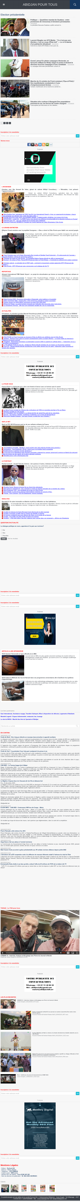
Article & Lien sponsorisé (12, 576)
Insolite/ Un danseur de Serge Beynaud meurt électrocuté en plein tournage (26, 467)
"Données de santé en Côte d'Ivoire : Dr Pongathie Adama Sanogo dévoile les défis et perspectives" (34, 228)
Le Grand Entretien (10, 198)
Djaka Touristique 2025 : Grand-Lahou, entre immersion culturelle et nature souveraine (30, 271)
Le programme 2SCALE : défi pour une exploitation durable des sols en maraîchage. (29, 275)
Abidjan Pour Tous (40, 4)
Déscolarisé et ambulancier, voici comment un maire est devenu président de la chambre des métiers (34, 444)
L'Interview (6, 157)
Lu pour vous (7, 339)
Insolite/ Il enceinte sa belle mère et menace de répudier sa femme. (24, 468)
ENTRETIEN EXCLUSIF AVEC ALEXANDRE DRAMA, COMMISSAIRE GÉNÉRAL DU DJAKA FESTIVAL (36, 187)
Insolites (5, 454)
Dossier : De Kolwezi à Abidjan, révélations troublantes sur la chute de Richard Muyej (29, 370)
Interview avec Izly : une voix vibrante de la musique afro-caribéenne (24, 191)
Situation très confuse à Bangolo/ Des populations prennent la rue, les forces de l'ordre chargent (50, 102)
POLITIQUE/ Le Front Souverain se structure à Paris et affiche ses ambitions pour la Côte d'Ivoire (33, 307)
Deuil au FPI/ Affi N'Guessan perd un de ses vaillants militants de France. (25, 379)
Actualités (6, 281)
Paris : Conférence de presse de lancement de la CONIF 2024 (32, 985)
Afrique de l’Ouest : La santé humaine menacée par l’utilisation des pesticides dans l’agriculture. (33, 274)
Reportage (6, 242)
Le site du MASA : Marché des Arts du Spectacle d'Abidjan (19, 644)
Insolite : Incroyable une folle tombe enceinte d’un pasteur (21, 472)
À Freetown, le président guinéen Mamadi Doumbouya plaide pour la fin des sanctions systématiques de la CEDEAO (39, 284)
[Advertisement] (15, 520)
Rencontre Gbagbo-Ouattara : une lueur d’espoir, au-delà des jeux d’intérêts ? (27, 371)
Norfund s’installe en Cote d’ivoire (14, 367)
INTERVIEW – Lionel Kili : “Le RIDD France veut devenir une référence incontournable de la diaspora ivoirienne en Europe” (41, 189)
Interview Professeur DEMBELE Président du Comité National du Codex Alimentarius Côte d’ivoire (33, 192)
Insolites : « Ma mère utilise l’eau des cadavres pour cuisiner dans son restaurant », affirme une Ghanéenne (36, 473)
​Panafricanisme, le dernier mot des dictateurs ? (17, 406)
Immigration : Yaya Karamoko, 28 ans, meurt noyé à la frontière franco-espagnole (28, 404)
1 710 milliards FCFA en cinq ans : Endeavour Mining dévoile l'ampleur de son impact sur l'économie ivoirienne (37, 315)
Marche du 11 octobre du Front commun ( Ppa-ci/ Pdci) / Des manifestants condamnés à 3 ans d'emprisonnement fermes (52, 83)
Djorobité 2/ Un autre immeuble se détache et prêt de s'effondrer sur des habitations (29, 457)
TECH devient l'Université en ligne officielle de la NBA (19, 579)
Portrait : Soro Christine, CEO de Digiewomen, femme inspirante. (23, 448)
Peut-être (5, 491)
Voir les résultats (13, 494)
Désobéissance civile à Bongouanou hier (16, 411)
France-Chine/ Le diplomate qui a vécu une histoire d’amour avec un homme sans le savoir (31, 342)
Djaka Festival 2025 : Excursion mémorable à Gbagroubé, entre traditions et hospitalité (30, 269)
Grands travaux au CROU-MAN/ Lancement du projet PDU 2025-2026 (25, 272)
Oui (4, 485)
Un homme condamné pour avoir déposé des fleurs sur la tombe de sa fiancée (27, 470)
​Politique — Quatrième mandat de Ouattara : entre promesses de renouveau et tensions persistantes (50, 21)
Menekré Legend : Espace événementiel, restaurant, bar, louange (21, 642)
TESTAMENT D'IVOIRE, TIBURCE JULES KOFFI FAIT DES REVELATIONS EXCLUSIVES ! (32, 403)
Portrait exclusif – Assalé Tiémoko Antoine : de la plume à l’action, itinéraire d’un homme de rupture (34, 419)
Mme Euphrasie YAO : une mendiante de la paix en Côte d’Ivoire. (23, 445)
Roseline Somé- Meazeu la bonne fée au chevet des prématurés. (23, 442)
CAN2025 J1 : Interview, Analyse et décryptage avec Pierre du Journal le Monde (26, 881)
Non (4, 488)
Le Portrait (7, 416)
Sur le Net (6, 377)
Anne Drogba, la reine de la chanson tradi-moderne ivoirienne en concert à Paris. (28, 447)
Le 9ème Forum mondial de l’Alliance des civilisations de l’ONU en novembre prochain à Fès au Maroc (35, 365)
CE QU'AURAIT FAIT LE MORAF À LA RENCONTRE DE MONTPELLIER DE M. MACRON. (31, 368)
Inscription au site (40, 1065)
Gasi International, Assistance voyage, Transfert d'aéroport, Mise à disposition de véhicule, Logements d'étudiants (37, 639)
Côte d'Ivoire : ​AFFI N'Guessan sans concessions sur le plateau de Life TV (26, 236)
